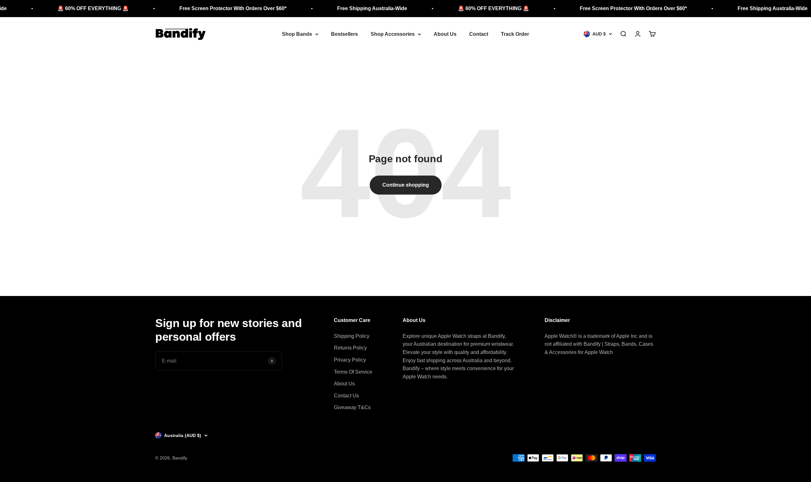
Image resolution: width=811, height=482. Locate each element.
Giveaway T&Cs (352, 407)
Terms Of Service (353, 372)
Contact (478, 34)
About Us (445, 34)
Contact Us (346, 395)
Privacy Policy (350, 360)
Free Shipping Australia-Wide (353, 8)
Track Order (515, 34)
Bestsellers (344, 34)
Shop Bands (297, 34)
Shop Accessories (393, 34)
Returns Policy (350, 347)
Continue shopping (405, 185)
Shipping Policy (351, 336)
